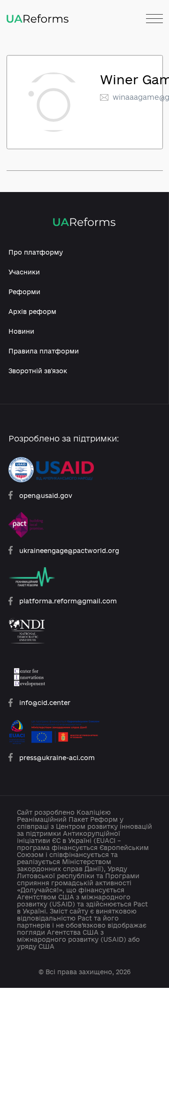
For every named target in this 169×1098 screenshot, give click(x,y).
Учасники (24, 271)
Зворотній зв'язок (37, 370)
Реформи (24, 291)
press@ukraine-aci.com (57, 757)
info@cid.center (44, 702)
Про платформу (35, 252)
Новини (21, 331)
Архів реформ (32, 311)
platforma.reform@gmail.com (68, 600)
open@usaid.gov (45, 495)
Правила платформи (43, 350)
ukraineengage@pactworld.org (69, 550)
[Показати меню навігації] (154, 19)
